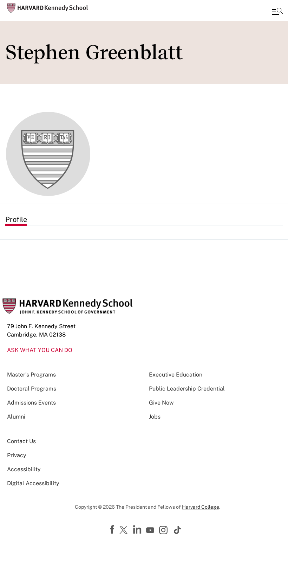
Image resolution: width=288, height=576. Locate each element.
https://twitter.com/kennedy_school (124, 530)
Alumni (16, 416)
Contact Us (21, 441)
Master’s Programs (31, 374)
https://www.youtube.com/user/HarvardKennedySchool (151, 530)
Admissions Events (31, 402)
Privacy (16, 455)
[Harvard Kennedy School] (47, 8)
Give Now (161, 402)
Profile (16, 219)
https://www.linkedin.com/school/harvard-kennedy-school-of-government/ (138, 529)
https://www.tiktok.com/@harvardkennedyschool (177, 530)
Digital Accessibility (33, 483)
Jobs (155, 416)
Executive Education (175, 374)
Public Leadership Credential (187, 388)
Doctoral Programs (31, 388)
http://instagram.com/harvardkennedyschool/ (164, 531)
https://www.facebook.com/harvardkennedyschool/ (113, 529)
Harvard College (200, 507)
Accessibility (24, 469)
